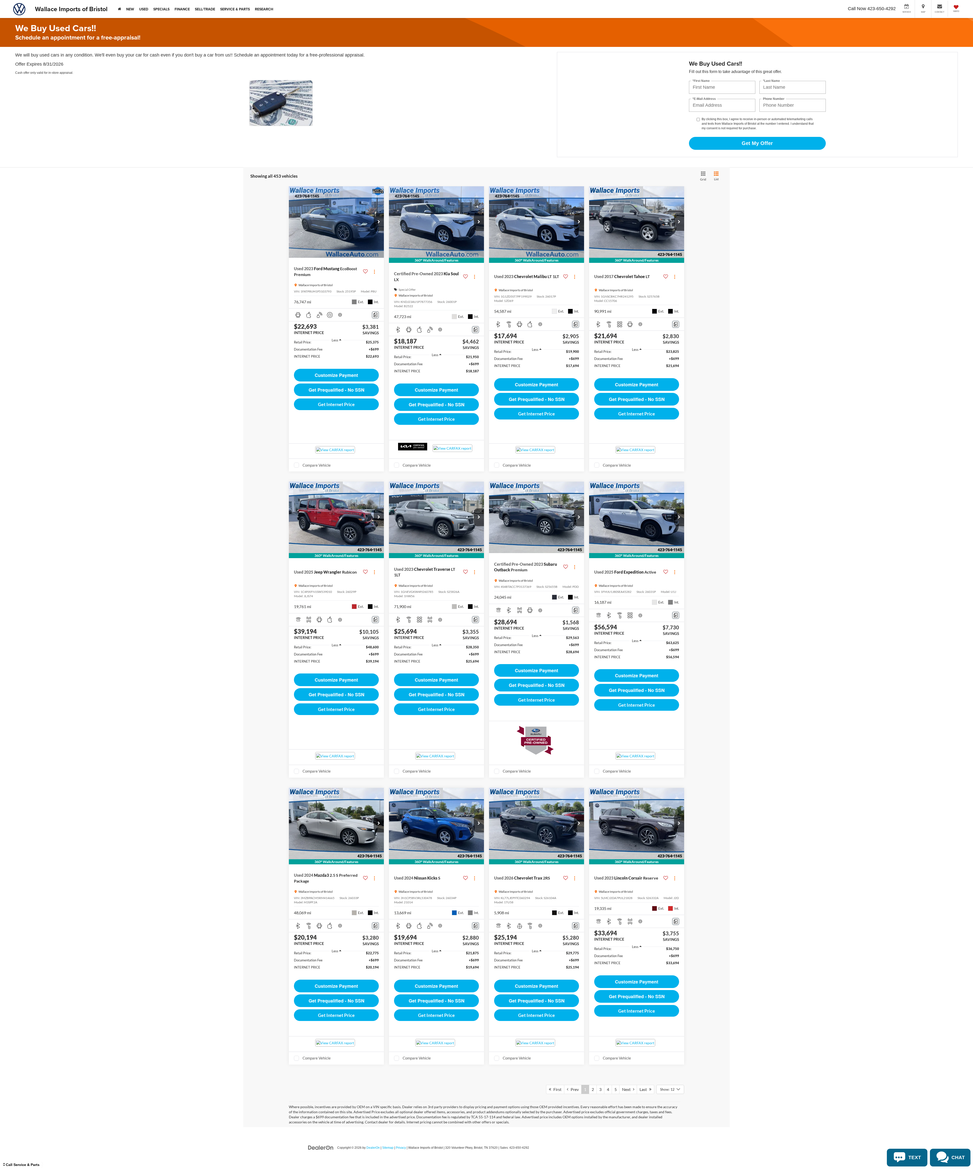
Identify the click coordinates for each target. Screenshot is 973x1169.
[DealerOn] (321, 1147)
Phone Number (773, 99)
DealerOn (373, 1147)
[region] (336, 352)
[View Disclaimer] (340, 314)
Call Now (857, 8)
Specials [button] (161, 9)
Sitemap (388, 1147)
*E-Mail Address (704, 99)
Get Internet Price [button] (336, 404)
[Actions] (374, 271)
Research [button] (264, 9)
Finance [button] (182, 9)
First (556, 1089)
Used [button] (143, 9)
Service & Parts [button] (235, 9)
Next (627, 1089)
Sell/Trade (205, 9)
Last (644, 1089)
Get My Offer (757, 143)
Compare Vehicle (317, 465)
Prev (573, 1089)
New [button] (130, 9)
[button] (379, 222)
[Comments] (375, 315)
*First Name (701, 81)
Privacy (401, 1147)
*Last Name (771, 81)
